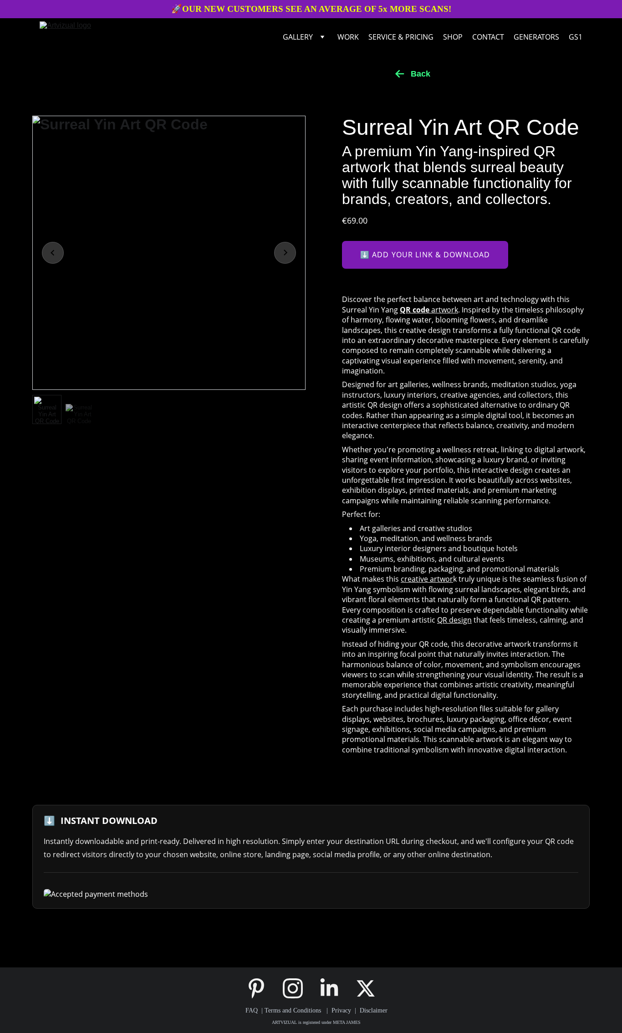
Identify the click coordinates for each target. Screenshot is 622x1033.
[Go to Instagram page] (297, 988)
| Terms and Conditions (290, 1010)
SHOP (453, 37)
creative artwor (427, 579)
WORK (348, 37)
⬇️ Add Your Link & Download (425, 255)
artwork (429, 310)
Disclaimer (373, 1010)
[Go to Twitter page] (366, 988)
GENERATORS (536, 37)
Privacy (343, 1010)
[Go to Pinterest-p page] (260, 988)
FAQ (251, 1010)
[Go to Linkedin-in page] (333, 988)
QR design (454, 620)
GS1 (575, 37)
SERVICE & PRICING (400, 37)
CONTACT (488, 37)
